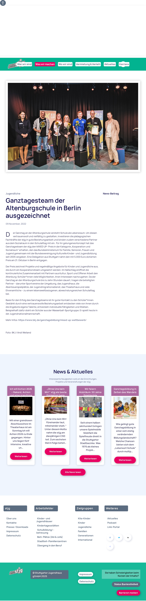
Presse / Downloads (17, 527)
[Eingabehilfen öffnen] (3, 3)
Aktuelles (112, 518)
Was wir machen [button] (45, 64)
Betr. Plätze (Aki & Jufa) (50, 537)
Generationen (85, 535)
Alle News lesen (73, 472)
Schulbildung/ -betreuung (45, 531)
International (85, 539)
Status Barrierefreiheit (126, 584)
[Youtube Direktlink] (119, 537)
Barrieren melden (128, 592)
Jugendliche (13, 193)
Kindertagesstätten (48, 525)
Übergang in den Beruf (49, 545)
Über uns (11, 518)
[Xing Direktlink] (110, 546)
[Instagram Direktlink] (110, 537)
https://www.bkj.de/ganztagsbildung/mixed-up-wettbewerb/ (52, 320)
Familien (82, 531)
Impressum (12, 531)
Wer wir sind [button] (24, 64)
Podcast (111, 522)
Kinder (81, 522)
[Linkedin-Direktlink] (128, 537)
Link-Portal (113, 527)
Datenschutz (13, 535)
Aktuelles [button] (109, 64)
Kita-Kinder (84, 518)
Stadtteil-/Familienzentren (52, 541)
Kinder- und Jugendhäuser (44, 520)
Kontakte (11, 522)
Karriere (124, 64)
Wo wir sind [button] (65, 64)
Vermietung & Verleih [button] (88, 64)
